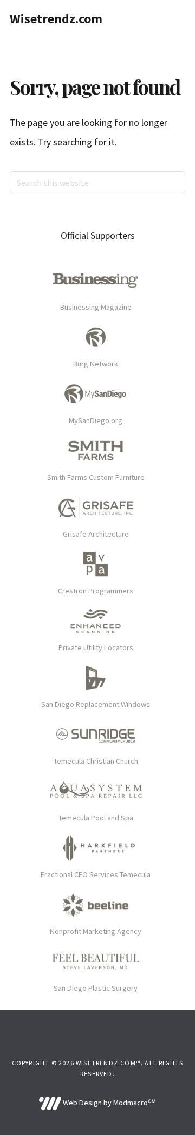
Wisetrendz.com (56, 18)
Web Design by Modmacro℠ (108, 1102)
